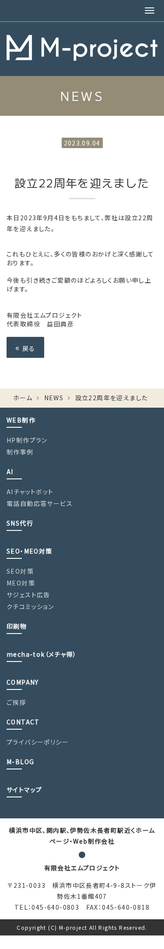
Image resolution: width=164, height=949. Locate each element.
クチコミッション (30, 606)
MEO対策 (21, 582)
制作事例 (20, 451)
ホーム (22, 397)
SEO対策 (20, 571)
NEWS (54, 397)
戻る (25, 347)
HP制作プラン (27, 440)
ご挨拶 (16, 702)
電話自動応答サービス (40, 503)
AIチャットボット (30, 491)
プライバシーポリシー (38, 742)
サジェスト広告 (28, 594)
